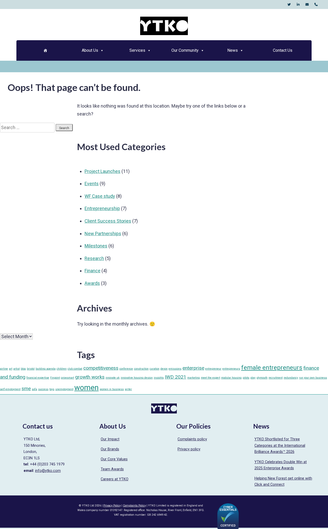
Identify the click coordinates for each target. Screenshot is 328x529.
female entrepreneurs (271, 367)
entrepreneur (213, 368)
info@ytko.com (48, 471)
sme (26, 388)
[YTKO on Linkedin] (298, 4)
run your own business (313, 377)
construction (141, 368)
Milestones (96, 245)
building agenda (46, 368)
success (43, 389)
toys (51, 389)
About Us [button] (90, 50)
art (10, 368)
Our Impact (110, 439)
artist (16, 368)
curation (154, 368)
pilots (246, 377)
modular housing (231, 377)
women (86, 387)
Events (92, 183)
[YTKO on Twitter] (289, 4)
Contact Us (282, 50)
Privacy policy (189, 449)
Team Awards (112, 469)
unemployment (64, 389)
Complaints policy (192, 439)
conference (126, 368)
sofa (34, 389)
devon (164, 368)
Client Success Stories (108, 221)
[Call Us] (316, 4)
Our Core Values (114, 459)
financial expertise (37, 377)
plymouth (262, 377)
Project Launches (102, 171)
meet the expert (210, 377)
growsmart (67, 377)
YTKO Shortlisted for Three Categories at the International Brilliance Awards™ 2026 (279, 445)
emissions (175, 368)
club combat (75, 368)
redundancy (291, 377)
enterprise (193, 368)
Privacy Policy (112, 505)
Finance (92, 270)
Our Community (185, 50)
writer (128, 389)
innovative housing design (137, 377)
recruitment (276, 377)
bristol (31, 368)
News (232, 50)
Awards (92, 283)
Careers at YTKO (114, 479)
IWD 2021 (175, 377)
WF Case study (100, 196)
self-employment (10, 389)
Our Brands (110, 449)
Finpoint (55, 377)
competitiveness (100, 368)
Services (137, 50)
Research (94, 258)
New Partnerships (103, 233)
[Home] (45, 50)
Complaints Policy (134, 505)
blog (23, 368)
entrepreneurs (231, 368)
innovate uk (113, 377)
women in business (112, 389)
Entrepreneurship (102, 208)
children (62, 368)
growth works (90, 377)
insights (159, 377)
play (252, 377)
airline (4, 368)
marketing (193, 377)
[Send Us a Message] (307, 4)
